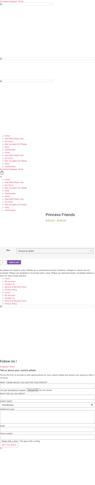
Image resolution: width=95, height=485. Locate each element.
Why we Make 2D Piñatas (16, 144)
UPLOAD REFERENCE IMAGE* (13, 390)
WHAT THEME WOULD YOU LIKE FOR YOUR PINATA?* (24, 382)
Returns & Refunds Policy (16, 287)
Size (8, 250)
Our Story (9, 141)
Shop (7, 147)
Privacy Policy (11, 290)
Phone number (6, 433)
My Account (10, 281)
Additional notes (7, 409)
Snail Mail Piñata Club (14, 138)
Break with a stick (10, 441)
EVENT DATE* (6, 401)
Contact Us (10, 284)
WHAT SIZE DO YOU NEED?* (12, 393)
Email (2, 426)
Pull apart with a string (30, 441)
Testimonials (10, 150)
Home (7, 136)
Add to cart (14, 262)
